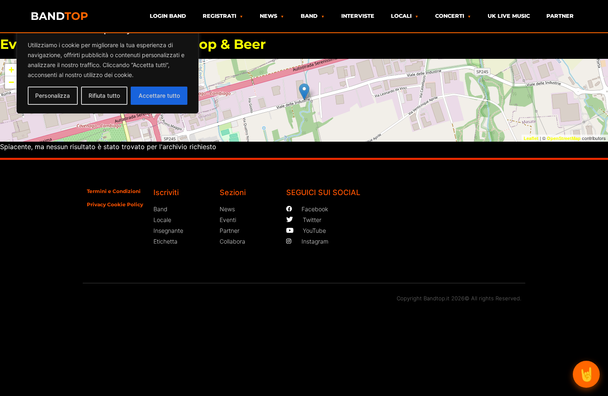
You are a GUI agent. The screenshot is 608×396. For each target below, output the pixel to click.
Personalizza (52, 95)
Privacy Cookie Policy (115, 204)
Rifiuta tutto (104, 95)
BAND (59, 16)
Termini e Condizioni (114, 191)
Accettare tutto (159, 95)
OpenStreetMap (564, 138)
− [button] (11, 82)
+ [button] (11, 70)
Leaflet (531, 138)
